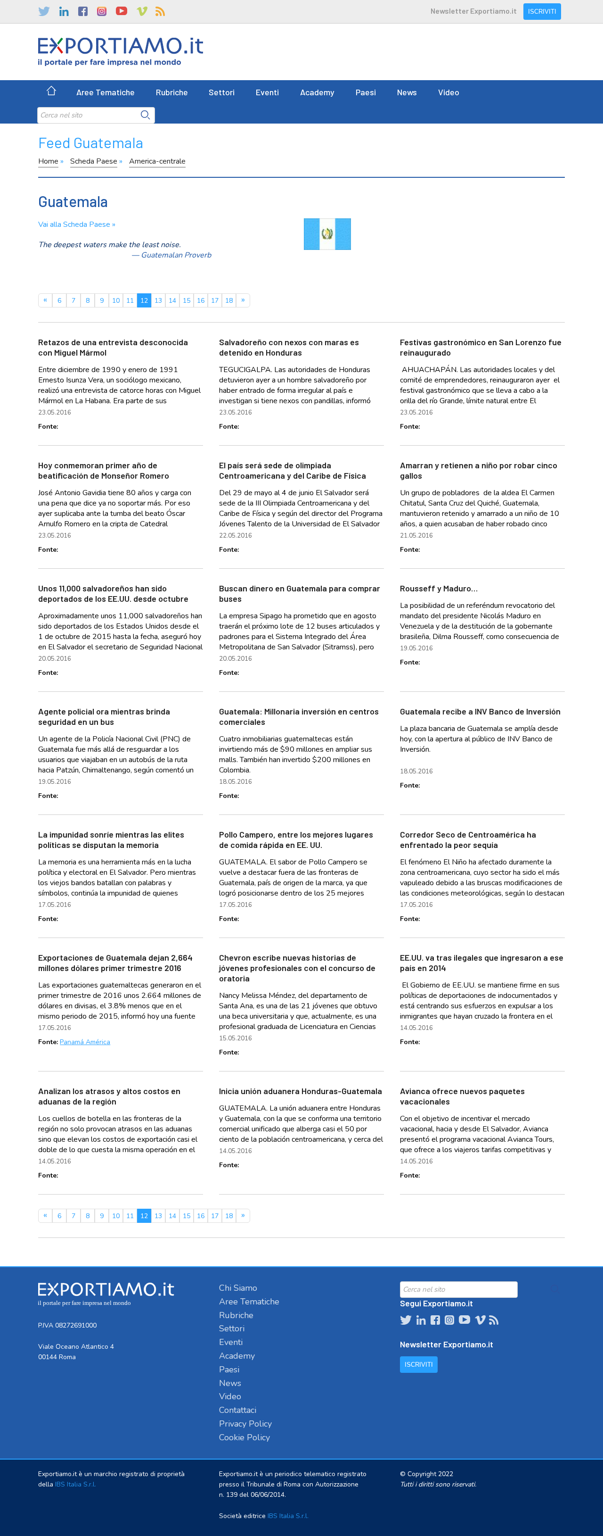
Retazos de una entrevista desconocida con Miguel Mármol (113, 347)
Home (48, 161)
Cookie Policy (244, 1437)
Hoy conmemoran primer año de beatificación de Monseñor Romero (103, 470)
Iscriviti (542, 11)
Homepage (51, 92)
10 (116, 300)
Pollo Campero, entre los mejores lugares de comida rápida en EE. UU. (296, 839)
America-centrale (157, 161)
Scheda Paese (93, 161)
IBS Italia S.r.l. (75, 1484)
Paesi (366, 92)
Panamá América (85, 1042)
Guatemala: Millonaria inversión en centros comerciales (299, 716)
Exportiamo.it (120, 52)
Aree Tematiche (105, 92)
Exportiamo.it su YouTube (121, 11)
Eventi (267, 92)
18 (229, 300)
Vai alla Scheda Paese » (76, 224)
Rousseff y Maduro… (439, 588)
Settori (222, 92)
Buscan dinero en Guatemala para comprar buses (299, 593)
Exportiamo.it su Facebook (83, 11)
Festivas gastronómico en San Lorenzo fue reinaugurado (481, 347)
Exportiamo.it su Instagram (101, 11)
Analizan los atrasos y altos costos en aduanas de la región (109, 1096)
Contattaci (237, 1410)
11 (130, 300)
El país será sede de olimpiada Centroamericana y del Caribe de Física (292, 470)
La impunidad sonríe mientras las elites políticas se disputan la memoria (111, 839)
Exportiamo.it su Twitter (44, 11)
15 (186, 300)
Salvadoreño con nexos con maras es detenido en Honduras (289, 347)
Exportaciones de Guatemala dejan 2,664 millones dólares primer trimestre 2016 (115, 962)
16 (200, 300)
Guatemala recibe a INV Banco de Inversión (480, 711)
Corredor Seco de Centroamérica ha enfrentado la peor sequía (468, 839)
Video (448, 92)
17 (215, 300)
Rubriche (172, 92)
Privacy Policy (245, 1423)
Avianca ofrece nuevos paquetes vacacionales (462, 1096)
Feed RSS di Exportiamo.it (160, 11)
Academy (317, 92)
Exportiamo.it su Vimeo (141, 11)
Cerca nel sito (145, 115)
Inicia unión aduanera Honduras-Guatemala (300, 1091)
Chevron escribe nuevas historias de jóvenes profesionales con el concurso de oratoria (297, 967)
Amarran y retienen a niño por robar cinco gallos (478, 470)
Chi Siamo (238, 1288)
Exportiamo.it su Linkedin (64, 11)
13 (158, 300)
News (407, 92)
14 (172, 300)
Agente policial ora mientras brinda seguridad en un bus (104, 716)
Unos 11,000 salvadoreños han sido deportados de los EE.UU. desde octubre (113, 593)
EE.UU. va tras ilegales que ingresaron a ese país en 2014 (481, 962)
